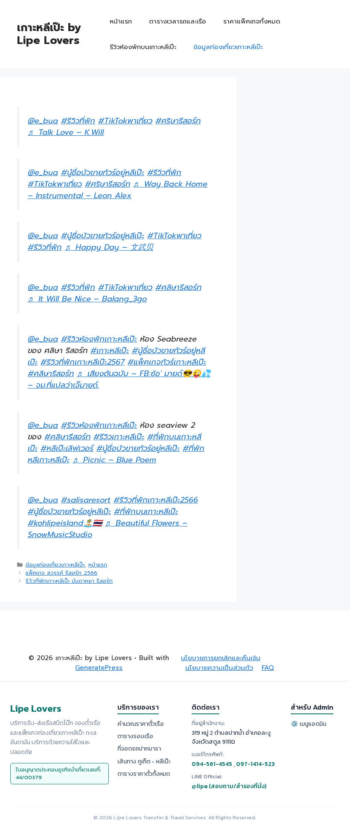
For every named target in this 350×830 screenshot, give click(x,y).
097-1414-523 (255, 764)
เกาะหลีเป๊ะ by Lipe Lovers (49, 34)
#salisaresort (86, 500)
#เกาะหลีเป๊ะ (109, 351)
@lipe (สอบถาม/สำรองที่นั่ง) (229, 786)
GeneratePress (98, 667)
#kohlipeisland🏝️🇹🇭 (65, 523)
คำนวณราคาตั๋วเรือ (140, 723)
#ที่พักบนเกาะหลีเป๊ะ (146, 511)
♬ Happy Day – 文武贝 (109, 247)
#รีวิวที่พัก (78, 121)
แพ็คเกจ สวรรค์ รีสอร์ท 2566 (61, 573)
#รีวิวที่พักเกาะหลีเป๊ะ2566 (156, 500)
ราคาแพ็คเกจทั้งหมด (251, 21)
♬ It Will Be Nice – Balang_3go (87, 299)
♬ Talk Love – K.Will (66, 132)
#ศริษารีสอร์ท (178, 121)
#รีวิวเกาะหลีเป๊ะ (118, 437)
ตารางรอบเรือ (135, 736)
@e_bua (43, 121)
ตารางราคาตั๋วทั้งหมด (143, 773)
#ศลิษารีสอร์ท (178, 287)
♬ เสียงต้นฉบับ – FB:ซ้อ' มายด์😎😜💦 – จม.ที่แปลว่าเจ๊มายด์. (119, 379)
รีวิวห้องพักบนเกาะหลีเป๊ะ (143, 47)
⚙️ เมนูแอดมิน (308, 723)
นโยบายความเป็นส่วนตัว (219, 667)
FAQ (268, 667)
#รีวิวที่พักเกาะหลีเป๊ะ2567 (83, 362)
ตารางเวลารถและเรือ (177, 21)
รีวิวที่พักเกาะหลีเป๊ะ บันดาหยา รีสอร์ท (69, 581)
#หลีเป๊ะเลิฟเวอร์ (67, 448)
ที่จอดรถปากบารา (139, 748)
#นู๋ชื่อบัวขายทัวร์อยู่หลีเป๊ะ (102, 172)
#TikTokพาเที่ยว (125, 121)
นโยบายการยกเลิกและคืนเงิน (220, 658)
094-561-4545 (212, 764)
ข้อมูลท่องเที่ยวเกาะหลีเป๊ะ (228, 47)
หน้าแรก (121, 21)
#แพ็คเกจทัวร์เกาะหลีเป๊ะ (167, 362)
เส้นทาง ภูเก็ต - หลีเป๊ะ (144, 761)
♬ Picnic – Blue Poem (114, 460)
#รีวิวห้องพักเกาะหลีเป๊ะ (99, 339)
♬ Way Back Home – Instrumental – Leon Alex (117, 190)
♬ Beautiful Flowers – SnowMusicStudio (107, 529)
